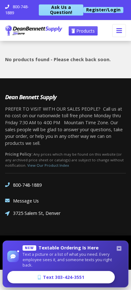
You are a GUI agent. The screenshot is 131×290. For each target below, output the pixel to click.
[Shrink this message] (119, 248)
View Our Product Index (48, 165)
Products (85, 31)
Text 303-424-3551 (63, 277)
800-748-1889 (27, 185)
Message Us (26, 201)
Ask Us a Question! (61, 10)
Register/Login (103, 10)
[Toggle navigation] (119, 30)
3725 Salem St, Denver (36, 213)
